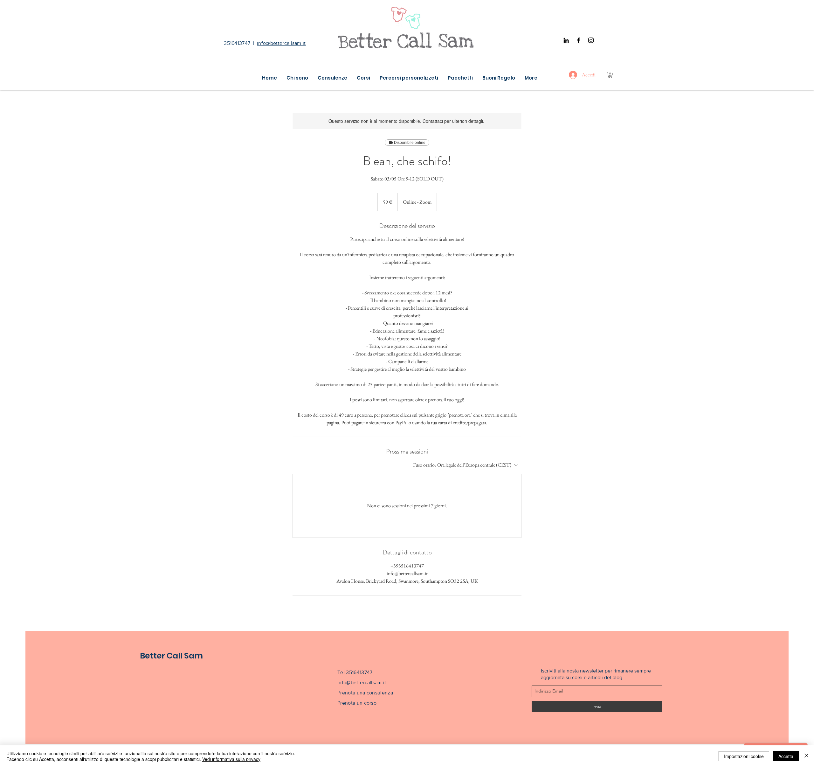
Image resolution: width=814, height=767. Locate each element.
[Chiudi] (806, 756)
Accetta (785, 756)
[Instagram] (591, 40)
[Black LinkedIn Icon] (566, 40)
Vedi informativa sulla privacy (231, 759)
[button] (610, 75)
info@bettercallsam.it (281, 43)
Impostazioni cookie (744, 756)
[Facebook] (578, 40)
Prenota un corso (356, 703)
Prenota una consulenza (365, 692)
